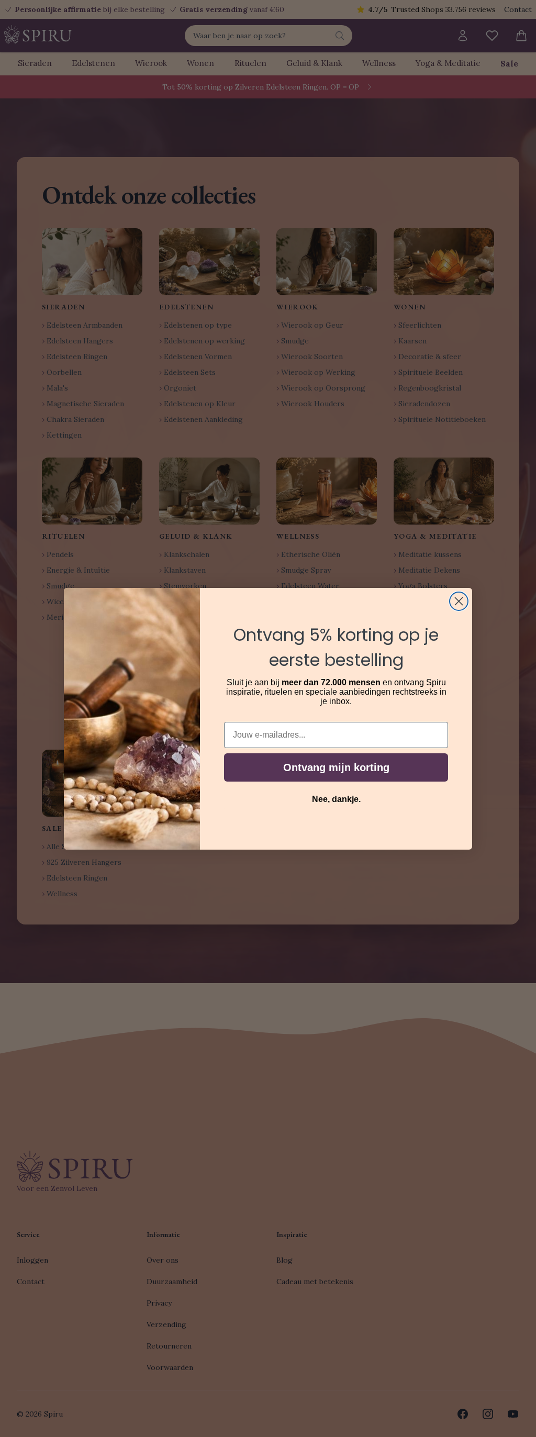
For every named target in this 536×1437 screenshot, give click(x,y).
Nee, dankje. (336, 799)
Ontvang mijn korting (336, 767)
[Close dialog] (459, 601)
